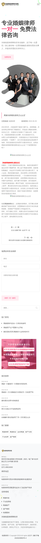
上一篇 (17, 227)
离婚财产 (6, 505)
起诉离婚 (21, 432)
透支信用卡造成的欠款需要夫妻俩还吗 (20, 240)
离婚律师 (8, 204)
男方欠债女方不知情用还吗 (11, 409)
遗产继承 (13, 437)
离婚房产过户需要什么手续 (13, 327)
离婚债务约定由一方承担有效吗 (14, 323)
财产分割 (28, 432)
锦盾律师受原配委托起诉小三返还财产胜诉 (16, 487)
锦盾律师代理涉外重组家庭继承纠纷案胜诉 (16, 479)
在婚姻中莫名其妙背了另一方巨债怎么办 (15, 417)
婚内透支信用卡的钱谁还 (10, 400)
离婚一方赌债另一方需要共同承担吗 (14, 384)
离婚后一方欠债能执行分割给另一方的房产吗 (17, 392)
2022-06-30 (33, 121)
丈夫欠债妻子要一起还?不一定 (20, 230)
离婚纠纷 (6, 498)
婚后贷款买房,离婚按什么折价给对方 (16, 332)
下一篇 (26, 237)
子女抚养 (5, 437)
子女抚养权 (7, 501)
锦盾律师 (12, 121)
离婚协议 (13, 432)
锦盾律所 (5, 535)
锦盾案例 (6, 512)
